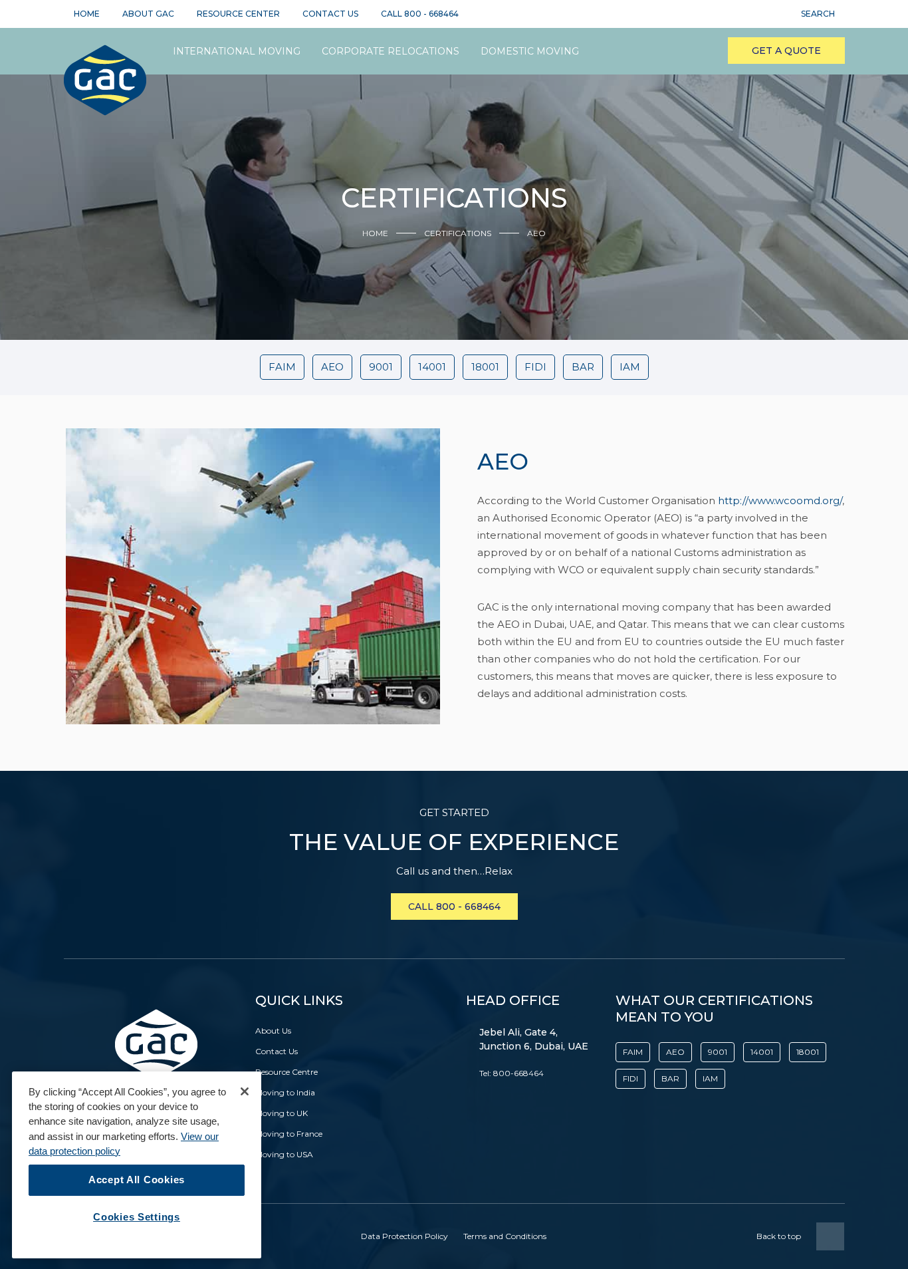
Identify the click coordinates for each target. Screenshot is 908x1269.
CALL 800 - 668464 (454, 907)
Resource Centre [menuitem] (286, 1072)
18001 (485, 366)
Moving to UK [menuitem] (281, 1113)
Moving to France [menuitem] (288, 1134)
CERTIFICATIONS (457, 233)
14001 (432, 366)
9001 (381, 366)
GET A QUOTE (786, 51)
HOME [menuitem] (87, 14)
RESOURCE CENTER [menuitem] (238, 14)
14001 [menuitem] (761, 1052)
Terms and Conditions (504, 1236)
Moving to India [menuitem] (285, 1092)
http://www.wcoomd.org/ (780, 500)
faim (282, 366)
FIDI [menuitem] (630, 1078)
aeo (332, 366)
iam (630, 366)
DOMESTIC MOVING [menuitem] (530, 51)
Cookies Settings (136, 1217)
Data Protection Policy (404, 1236)
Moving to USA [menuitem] (284, 1154)
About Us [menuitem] (273, 1031)
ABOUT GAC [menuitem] (148, 14)
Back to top (778, 1236)
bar (583, 366)
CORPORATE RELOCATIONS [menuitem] (390, 51)
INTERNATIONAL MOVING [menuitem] (236, 51)
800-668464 (518, 1073)
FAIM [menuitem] (633, 1052)
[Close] (244, 1091)
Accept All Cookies (136, 1180)
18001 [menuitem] (807, 1052)
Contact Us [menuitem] (276, 1051)
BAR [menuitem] (670, 1078)
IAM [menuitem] (710, 1078)
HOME (375, 233)
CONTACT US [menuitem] (330, 14)
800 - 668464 (431, 14)
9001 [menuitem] (717, 1052)
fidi (535, 366)
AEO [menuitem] (675, 1052)
